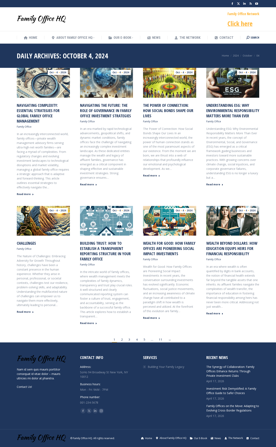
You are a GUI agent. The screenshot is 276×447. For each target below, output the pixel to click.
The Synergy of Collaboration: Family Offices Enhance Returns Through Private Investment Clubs (230, 371)
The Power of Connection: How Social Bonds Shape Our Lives (168, 111)
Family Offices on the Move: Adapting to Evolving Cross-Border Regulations (232, 408)
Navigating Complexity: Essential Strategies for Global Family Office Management (38, 113)
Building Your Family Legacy (166, 367)
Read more (24, 194)
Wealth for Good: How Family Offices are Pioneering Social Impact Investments (169, 248)
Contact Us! (24, 387)
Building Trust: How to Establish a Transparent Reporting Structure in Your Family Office (105, 251)
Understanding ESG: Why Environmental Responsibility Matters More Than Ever (232, 111)
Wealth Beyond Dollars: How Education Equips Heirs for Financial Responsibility (231, 248)
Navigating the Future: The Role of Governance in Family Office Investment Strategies (106, 111)
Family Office (24, 126)
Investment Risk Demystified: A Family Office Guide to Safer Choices (231, 391)
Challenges (26, 243)
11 (160, 339)
